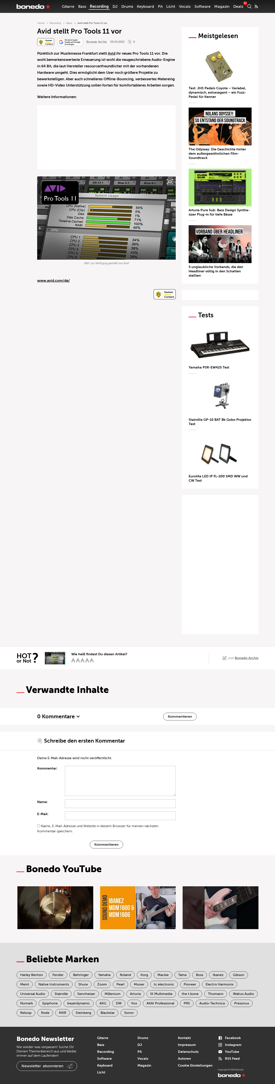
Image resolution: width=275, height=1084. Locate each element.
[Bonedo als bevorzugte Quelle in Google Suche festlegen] (70, 42)
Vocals (185, 6)
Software (202, 6)
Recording (99, 6)
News (69, 23)
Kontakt (184, 1038)
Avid (111, 53)
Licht (170, 6)
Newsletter (42, 1066)
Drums (127, 6)
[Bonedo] (33, 6)
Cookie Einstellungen (195, 1065)
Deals (238, 6)
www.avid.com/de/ (53, 281)
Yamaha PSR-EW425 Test (209, 367)
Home (41, 23)
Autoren (184, 1059)
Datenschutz (188, 1052)
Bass (82, 6)
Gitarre (68, 6)
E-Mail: (43, 814)
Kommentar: (47, 768)
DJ (115, 6)
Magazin (221, 6)
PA (160, 6)
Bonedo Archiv (96, 42)
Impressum (187, 1045)
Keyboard (145, 6)
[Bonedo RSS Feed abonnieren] (256, 6)
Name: (42, 802)
